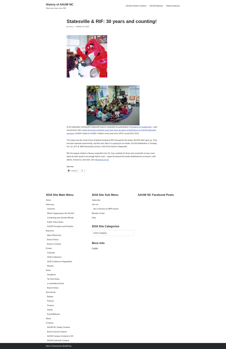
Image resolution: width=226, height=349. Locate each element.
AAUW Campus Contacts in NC (60, 336)
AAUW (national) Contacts (58, 340)
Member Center (98, 213)
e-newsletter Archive (55, 283)
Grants (50, 310)
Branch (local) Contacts (57, 332)
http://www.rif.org (102, 160)
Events (49, 248)
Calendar (51, 253)
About (48, 319)
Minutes (50, 266)
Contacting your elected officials (60, 218)
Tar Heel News (53, 279)
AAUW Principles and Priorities (60, 226)
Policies (50, 301)
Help (94, 218)
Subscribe (96, 200)
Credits (95, 248)
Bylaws (50, 297)
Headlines (51, 275)
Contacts (49, 323)
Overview (51, 209)
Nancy (71, 26)
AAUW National (156, 6)
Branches (50, 231)
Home (48, 200)
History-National (173, 6)
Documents (50, 292)
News (48, 270)
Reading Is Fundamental (141, 127)
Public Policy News (55, 222)
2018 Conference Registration (59, 262)
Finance (50, 305)
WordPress (67, 346)
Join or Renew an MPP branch (106, 209)
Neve (48, 346)
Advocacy (50, 204)
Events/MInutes (53, 314)
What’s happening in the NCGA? (60, 213)
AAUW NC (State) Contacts (58, 327)
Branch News (52, 240)
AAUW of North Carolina (136, 6)
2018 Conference (54, 257)
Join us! (95, 204)
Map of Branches (54, 235)
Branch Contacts (54, 244)
